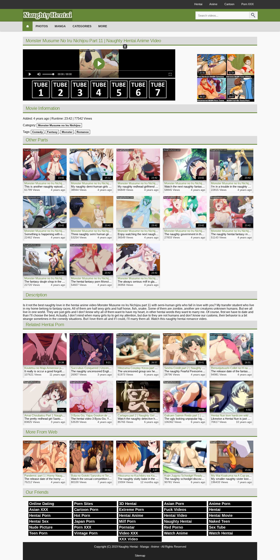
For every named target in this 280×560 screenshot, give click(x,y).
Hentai (198, 4)
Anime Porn (219, 504)
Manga (60, 26)
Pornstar (127, 527)
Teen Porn (38, 533)
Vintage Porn (86, 533)
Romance (83, 131)
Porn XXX (247, 4)
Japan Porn (84, 521)
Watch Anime (176, 533)
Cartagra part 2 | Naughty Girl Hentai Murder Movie (149, 415)
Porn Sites (83, 504)
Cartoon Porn (86, 509)
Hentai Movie (221, 515)
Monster (67, 131)
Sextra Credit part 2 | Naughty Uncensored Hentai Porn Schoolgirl (205, 368)
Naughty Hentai (178, 521)
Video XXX (128, 533)
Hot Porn (82, 515)
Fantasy (52, 131)
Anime (213, 4)
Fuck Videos (175, 509)
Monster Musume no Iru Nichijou (59, 125)
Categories (82, 26)
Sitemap (140, 555)
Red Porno (173, 527)
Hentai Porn (39, 515)
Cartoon (229, 4)
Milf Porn (127, 521)
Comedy (37, 131)
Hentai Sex (39, 521)
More (102, 26)
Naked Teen (219, 521)
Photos (42, 26)
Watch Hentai (221, 533)
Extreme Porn (131, 509)
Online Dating (41, 504)
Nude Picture (41, 527)
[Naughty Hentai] (47, 15)
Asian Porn (174, 504)
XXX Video (128, 539)
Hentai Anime (131, 515)
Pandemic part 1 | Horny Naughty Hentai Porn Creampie (59, 475)
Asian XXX (38, 509)
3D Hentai (128, 504)
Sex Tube (217, 527)
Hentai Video (175, 515)
